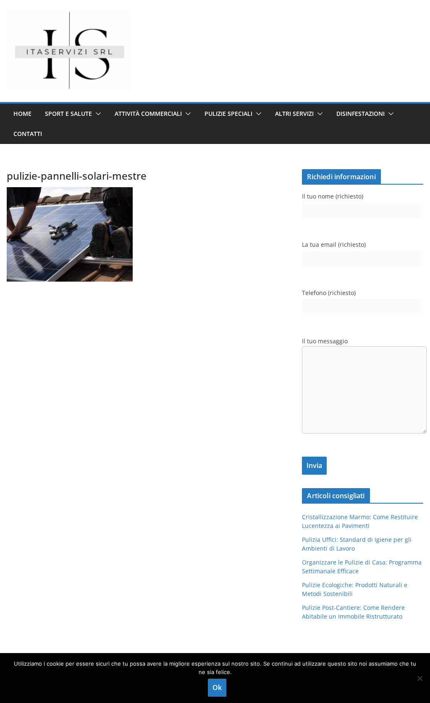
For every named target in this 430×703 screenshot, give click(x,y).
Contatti (27, 134)
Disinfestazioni (360, 114)
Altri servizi (294, 114)
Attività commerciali (148, 114)
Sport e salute (68, 114)
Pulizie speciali (228, 114)
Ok (217, 687)
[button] (96, 114)
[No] (419, 678)
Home (22, 114)
